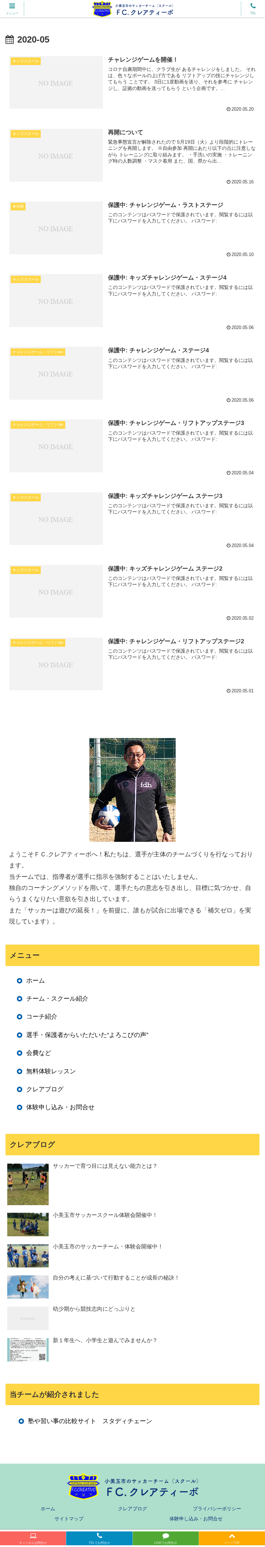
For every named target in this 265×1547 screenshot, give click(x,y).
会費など (38, 1052)
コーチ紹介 (41, 1016)
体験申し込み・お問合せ (60, 1107)
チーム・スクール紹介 (57, 998)
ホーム (35, 980)
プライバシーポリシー (217, 1508)
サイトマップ (69, 1518)
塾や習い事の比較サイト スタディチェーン (90, 1421)
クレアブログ (44, 1089)
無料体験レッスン (51, 1071)
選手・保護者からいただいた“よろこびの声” (87, 1034)
